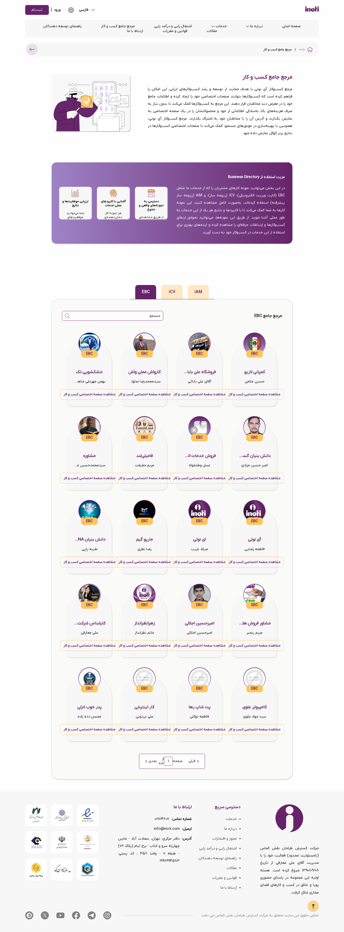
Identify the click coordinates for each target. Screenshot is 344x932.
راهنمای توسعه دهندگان (62, 26)
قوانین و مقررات (175, 31)
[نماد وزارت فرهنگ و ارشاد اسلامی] (87, 842)
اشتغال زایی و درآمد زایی (173, 26)
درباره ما (256, 26)
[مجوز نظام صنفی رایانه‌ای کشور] (36, 815)
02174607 (162, 819)
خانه (302, 50)
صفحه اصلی (291, 26)
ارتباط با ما (135, 31)
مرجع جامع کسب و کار (118, 26)
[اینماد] (87, 815)
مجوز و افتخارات (224, 838)
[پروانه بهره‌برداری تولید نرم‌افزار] (36, 869)
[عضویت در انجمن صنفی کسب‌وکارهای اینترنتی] (62, 815)
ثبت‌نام (37, 10)
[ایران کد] (62, 869)
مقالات (212, 31)
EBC (146, 292)
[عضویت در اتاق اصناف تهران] (36, 842)
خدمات (221, 26)
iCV (172, 292)
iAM (198, 292)
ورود (57, 10)
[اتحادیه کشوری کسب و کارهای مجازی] (87, 869)
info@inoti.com (167, 829)
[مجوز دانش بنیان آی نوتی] (62, 842)
